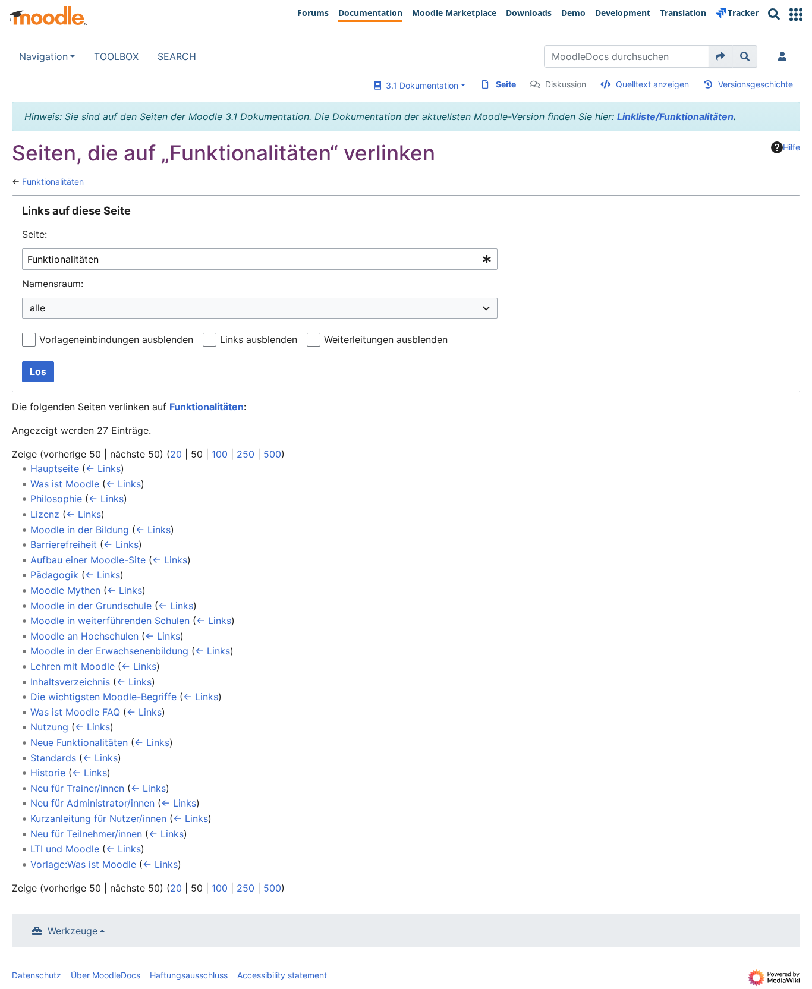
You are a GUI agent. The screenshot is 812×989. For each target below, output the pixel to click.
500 (272, 454)
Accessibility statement (282, 975)
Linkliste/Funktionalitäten (675, 116)
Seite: (34, 234)
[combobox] (260, 259)
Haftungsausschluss (189, 975)
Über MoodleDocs (105, 975)
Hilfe (791, 147)
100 (220, 454)
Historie (47, 773)
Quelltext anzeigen (652, 84)
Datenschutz (36, 975)
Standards (53, 758)
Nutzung (49, 727)
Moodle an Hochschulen (84, 636)
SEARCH (177, 56)
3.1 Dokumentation (419, 85)
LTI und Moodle (64, 849)
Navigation (43, 56)
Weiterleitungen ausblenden (386, 339)
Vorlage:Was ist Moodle (83, 864)
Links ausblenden (258, 339)
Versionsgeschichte (755, 84)
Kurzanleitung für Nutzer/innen (98, 818)
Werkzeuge (72, 931)
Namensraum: (52, 283)
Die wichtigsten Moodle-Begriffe (103, 697)
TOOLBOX (116, 56)
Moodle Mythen (65, 590)
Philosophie (56, 499)
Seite (506, 84)
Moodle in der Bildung (79, 530)
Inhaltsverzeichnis (70, 682)
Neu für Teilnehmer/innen (86, 834)
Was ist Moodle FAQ (75, 712)
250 (245, 454)
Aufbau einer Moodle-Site (88, 560)
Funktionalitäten (53, 182)
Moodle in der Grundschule (91, 606)
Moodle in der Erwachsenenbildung (109, 651)
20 (176, 454)
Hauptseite (54, 468)
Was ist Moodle (64, 484)
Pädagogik (54, 575)
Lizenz (44, 514)
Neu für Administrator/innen (92, 803)
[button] (796, 14)
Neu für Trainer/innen (77, 788)
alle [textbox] (37, 308)
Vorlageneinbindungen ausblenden (116, 339)
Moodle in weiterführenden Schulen (110, 620)
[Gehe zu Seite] (721, 56)
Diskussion (565, 84)
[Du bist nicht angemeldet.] (784, 56)
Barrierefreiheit (63, 544)
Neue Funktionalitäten (79, 742)
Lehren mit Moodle (72, 666)
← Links (103, 468)
